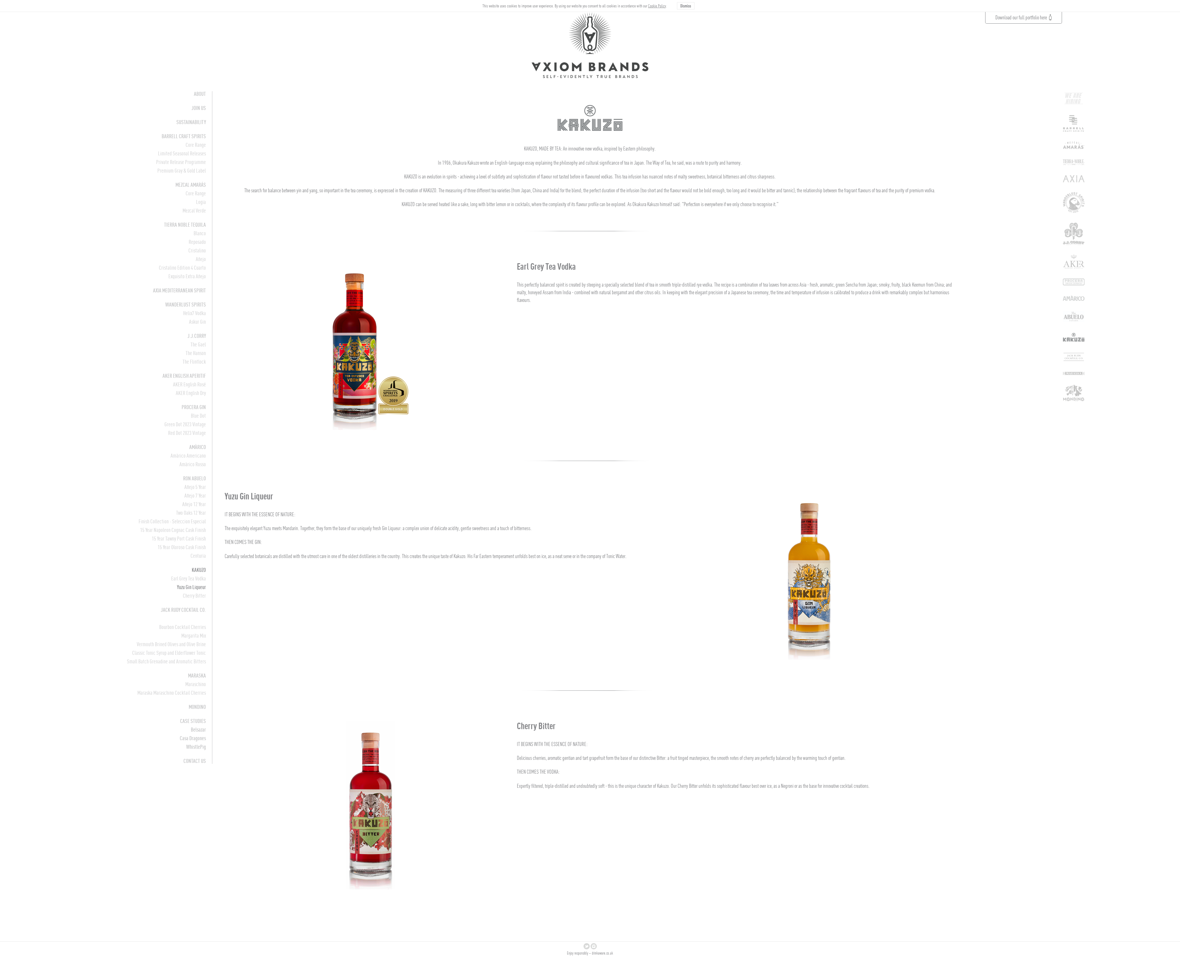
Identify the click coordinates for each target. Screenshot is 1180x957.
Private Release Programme (181, 162)
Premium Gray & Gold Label (181, 170)
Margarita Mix (193, 635)
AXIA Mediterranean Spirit (179, 290)
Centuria (198, 556)
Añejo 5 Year (195, 487)
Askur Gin (197, 321)
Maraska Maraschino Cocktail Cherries (171, 692)
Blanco (200, 233)
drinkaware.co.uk (602, 953)
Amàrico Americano (188, 455)
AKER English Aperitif (184, 376)
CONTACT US (194, 761)
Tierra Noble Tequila (185, 224)
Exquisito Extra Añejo (187, 276)
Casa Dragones (193, 738)
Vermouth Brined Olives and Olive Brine (171, 644)
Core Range (196, 145)
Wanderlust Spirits (185, 304)
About (200, 94)
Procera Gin (194, 407)
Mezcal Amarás (190, 185)
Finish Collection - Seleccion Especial (172, 521)
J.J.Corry (196, 336)
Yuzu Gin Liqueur (191, 587)
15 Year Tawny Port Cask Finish (179, 538)
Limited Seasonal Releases (182, 153)
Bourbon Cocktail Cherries (182, 627)
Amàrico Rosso (192, 464)
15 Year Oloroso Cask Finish (182, 547)
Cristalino (197, 250)
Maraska (197, 675)
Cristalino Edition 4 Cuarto (182, 267)
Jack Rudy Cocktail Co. (183, 610)
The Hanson (196, 353)
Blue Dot (198, 415)
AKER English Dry (191, 393)
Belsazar (198, 729)
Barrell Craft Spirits (184, 136)
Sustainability (191, 122)
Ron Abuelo (194, 478)
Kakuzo (199, 570)
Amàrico (197, 447)
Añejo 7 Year (195, 495)
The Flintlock (194, 361)
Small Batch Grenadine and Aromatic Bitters (166, 661)
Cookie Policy (657, 5)
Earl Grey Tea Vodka (188, 578)
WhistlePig (196, 747)
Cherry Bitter (194, 595)
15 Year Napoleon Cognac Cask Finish (173, 530)
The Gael (198, 344)
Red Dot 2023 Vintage (187, 433)
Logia (201, 202)
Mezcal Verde (194, 210)
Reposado (197, 242)
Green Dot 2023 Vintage (185, 424)
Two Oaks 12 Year (191, 513)
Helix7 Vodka (194, 313)
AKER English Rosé (189, 384)
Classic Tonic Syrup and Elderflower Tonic (169, 653)
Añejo (201, 259)
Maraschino (195, 684)
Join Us (198, 108)
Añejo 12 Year (194, 504)
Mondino (197, 707)
